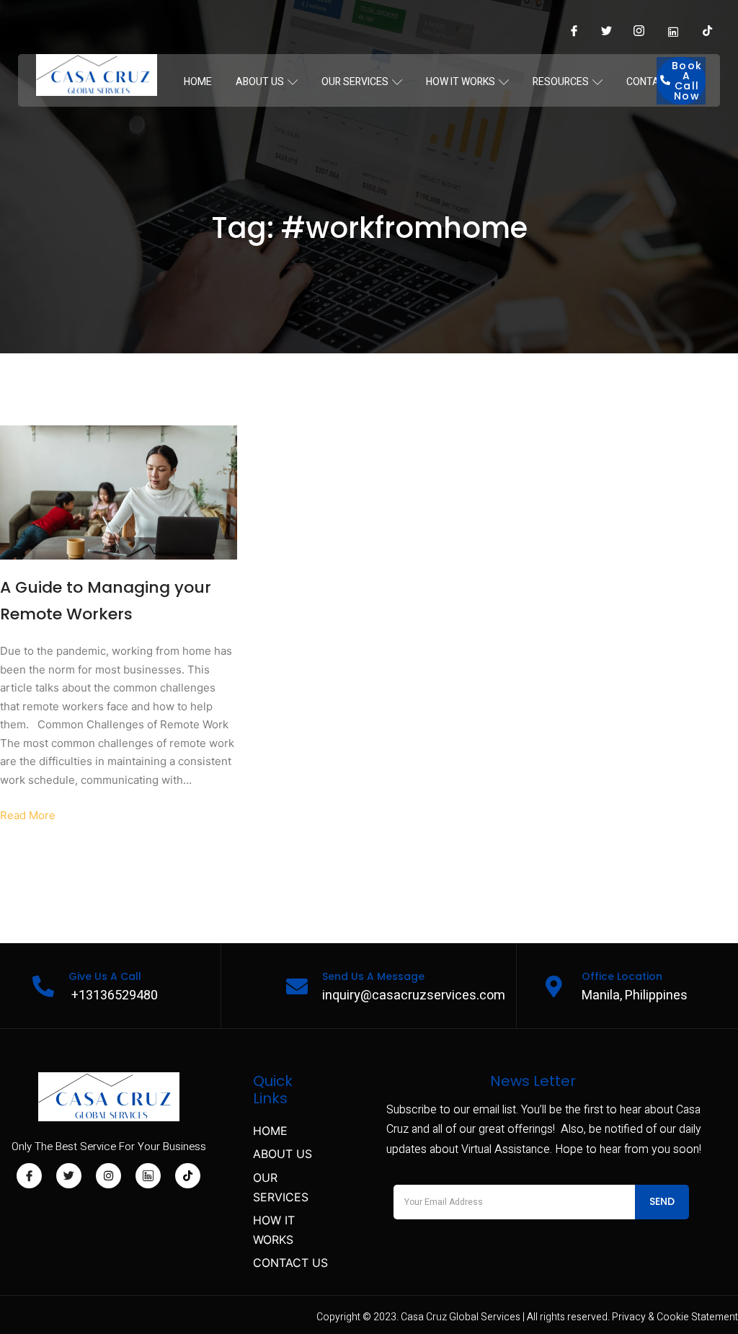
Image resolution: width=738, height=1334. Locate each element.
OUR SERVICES (354, 81)
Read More (27, 815)
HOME (198, 81)
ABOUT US (260, 81)
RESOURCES (561, 81)
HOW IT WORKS (460, 81)
